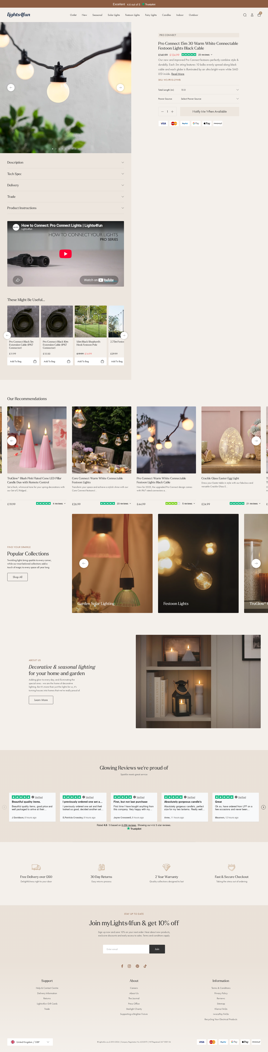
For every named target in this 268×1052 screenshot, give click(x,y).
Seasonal (97, 15)
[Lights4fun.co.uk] (18, 14)
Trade (47, 1008)
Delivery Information (47, 993)
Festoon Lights (132, 15)
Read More (177, 74)
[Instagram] (129, 966)
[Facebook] (122, 966)
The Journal (133, 998)
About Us (134, 993)
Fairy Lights (151, 15)
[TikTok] (145, 966)
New (84, 15)
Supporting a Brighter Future (134, 1014)
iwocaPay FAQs (221, 1014)
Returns (47, 998)
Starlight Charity (134, 1008)
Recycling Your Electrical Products (221, 1019)
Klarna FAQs (221, 1008)
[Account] (252, 15)
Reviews (221, 998)
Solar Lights (114, 15)
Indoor (179, 15)
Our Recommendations (27, 398)
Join (157, 949)
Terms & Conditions (220, 988)
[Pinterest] (137, 966)
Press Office (134, 1003)
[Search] (245, 15)
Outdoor (193, 15)
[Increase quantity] (173, 111)
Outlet (73, 15)
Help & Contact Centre (47, 988)
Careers (134, 988)
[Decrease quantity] (161, 111)
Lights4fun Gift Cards (47, 1003)
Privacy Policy (221, 993)
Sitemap (221, 1003)
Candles (166, 15)
